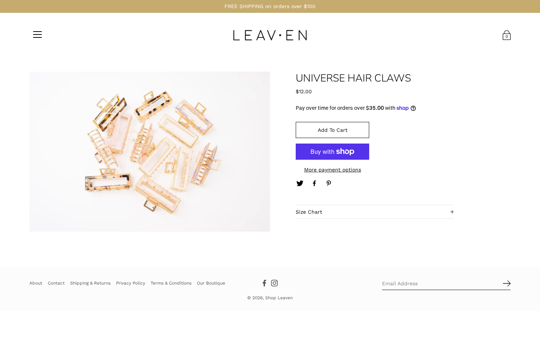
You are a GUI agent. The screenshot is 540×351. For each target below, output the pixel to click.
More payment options (332, 170)
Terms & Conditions (171, 282)
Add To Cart (333, 130)
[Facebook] (314, 183)
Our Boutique (211, 282)
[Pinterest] (329, 183)
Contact (56, 282)
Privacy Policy (130, 282)
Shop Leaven (279, 297)
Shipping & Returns (90, 282)
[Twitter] (299, 183)
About (35, 282)
